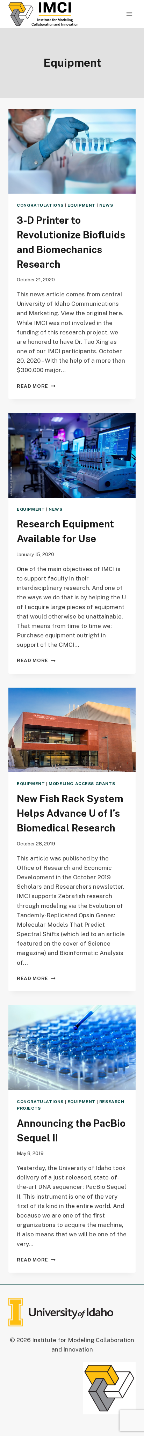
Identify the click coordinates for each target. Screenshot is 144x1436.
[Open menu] (129, 13)
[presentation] (72, 151)
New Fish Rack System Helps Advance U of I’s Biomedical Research (70, 813)
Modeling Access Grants (82, 783)
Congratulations (40, 205)
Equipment (81, 205)
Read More (36, 386)
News (106, 205)
